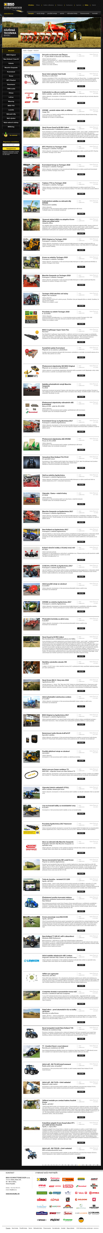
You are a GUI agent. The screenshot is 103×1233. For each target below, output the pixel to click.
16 (90, 1165)
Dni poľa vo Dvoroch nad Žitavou (55, 55)
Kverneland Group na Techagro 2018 (56, 165)
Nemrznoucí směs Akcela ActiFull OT (56, 733)
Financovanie (84, 13)
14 (83, 1165)
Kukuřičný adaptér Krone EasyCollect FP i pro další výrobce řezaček (58, 1124)
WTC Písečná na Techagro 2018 (54, 147)
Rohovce (60, 5)
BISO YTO (11, 105)
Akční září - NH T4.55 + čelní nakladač (56, 1082)
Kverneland (11, 72)
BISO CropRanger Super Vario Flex (55, 330)
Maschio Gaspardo (11, 67)
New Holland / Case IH (11, 59)
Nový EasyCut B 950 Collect (53, 637)
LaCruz (11, 97)
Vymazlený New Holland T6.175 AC (55, 457)
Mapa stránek (70, 1228)
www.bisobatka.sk (13, 1194)
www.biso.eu (8, 13)
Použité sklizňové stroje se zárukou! (56, 751)
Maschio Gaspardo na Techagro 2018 (56, 275)
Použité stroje (52, 13)
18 (97, 1165)
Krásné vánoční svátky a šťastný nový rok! (58, 548)
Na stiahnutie (13, 135)
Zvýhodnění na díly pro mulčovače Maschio (58, 92)
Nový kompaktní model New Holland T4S (57, 1028)
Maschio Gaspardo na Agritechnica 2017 (57, 511)
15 (86, 1165)
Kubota (11, 63)
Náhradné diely (72, 13)
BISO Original (11, 55)
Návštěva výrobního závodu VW (54, 662)
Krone (11, 76)
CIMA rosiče (11, 88)
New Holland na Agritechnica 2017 (55, 529)
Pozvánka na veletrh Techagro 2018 (55, 312)
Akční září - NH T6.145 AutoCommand (56, 1064)
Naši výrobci (11, 118)
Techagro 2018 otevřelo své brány (55, 294)
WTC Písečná (11, 80)
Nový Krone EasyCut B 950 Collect (55, 127)
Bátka (86, 5)
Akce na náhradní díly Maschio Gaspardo (58, 842)
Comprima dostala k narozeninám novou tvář (59, 992)
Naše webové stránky (11, 122)
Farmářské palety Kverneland (53, 348)
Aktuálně (11, 50)
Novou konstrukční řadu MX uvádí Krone (58, 860)
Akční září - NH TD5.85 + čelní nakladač (57, 1148)
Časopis (31, 13)
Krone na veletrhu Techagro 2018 (55, 257)
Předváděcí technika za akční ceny (55, 619)
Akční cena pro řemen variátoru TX (55, 769)
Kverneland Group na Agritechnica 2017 (57, 421)
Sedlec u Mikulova (48, 5)
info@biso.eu (13, 1190)
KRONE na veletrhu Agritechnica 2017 (56, 602)
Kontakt (95, 13)
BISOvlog (11, 127)
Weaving (11, 101)
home (24, 50)
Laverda (11, 110)
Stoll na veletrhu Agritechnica (53, 475)
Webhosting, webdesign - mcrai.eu (89, 1228)
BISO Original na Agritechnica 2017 (55, 715)
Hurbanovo (69, 5)
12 (75, 1165)
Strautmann (11, 84)
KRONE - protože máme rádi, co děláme (57, 110)
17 (94, 1165)
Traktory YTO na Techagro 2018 (54, 183)
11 (72, 1165)
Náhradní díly (11, 114)
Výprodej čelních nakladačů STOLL (55, 787)
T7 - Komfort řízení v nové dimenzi (55, 1046)
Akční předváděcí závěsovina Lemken (56, 697)
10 (68, 1165)
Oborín (94, 5)
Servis (62, 13)
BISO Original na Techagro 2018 (54, 239)
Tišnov (38, 5)
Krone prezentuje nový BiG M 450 (55, 917)
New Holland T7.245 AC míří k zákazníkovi (58, 936)
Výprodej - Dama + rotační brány (54, 493)
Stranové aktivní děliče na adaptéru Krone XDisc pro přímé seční (58, 220)
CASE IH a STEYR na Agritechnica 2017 (57, 566)
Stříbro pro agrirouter (50, 974)
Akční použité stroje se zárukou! (54, 584)
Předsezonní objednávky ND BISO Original (58, 366)
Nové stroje (40, 13)
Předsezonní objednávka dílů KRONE (56, 439)
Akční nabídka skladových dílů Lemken (57, 956)
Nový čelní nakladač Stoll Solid (54, 74)
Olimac (11, 93)
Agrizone (78, 5)
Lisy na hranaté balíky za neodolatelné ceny (59, 806)
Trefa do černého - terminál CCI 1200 (56, 879)
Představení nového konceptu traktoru (57, 897)
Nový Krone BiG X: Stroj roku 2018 (55, 680)
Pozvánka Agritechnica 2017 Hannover (57, 824)
